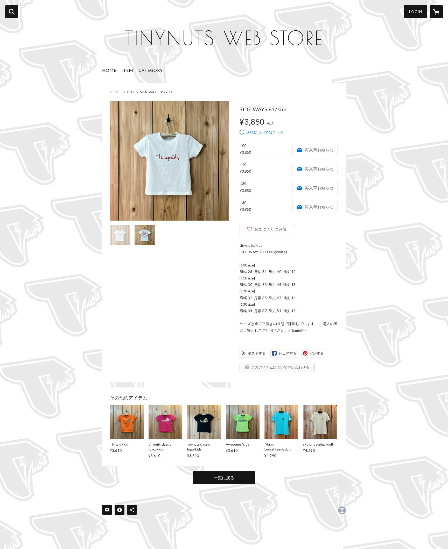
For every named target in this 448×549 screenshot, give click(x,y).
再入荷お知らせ (319, 149)
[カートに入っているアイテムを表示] (436, 11)
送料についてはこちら (265, 132)
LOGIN (415, 11)
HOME (109, 70)
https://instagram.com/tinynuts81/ (342, 510)
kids (130, 92)
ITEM (127, 70)
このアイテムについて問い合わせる (280, 367)
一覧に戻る (224, 477)
